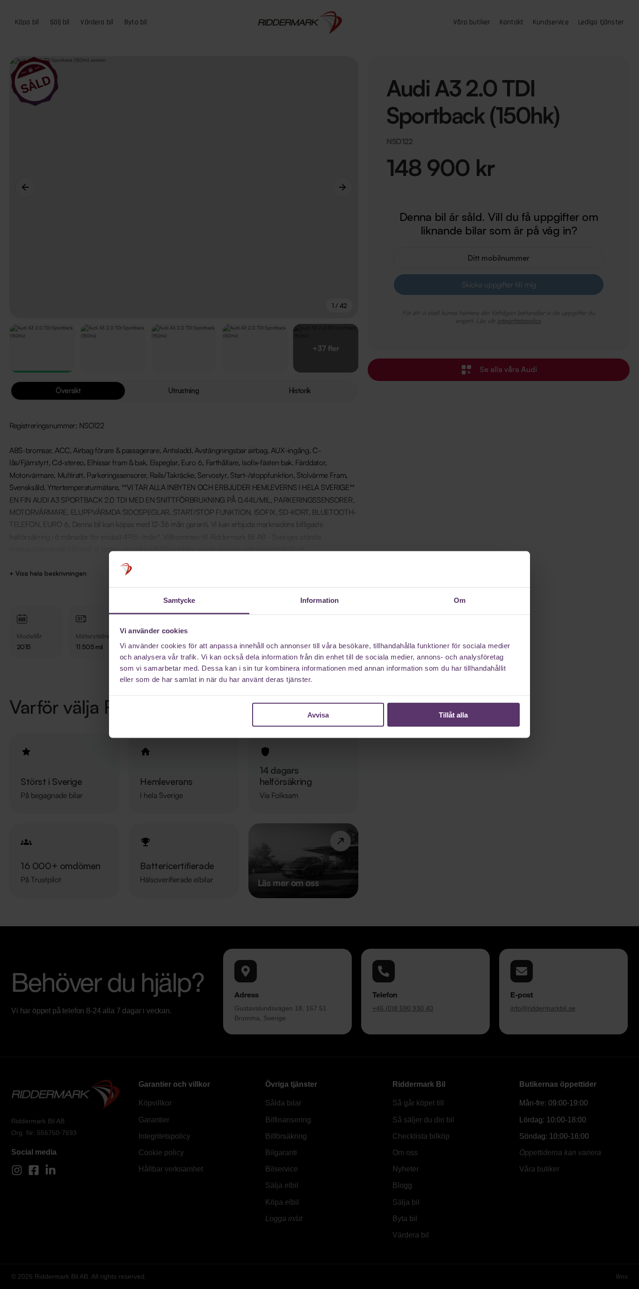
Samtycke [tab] (179, 600)
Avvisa (318, 715)
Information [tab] (319, 600)
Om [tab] (459, 600)
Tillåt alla (453, 715)
